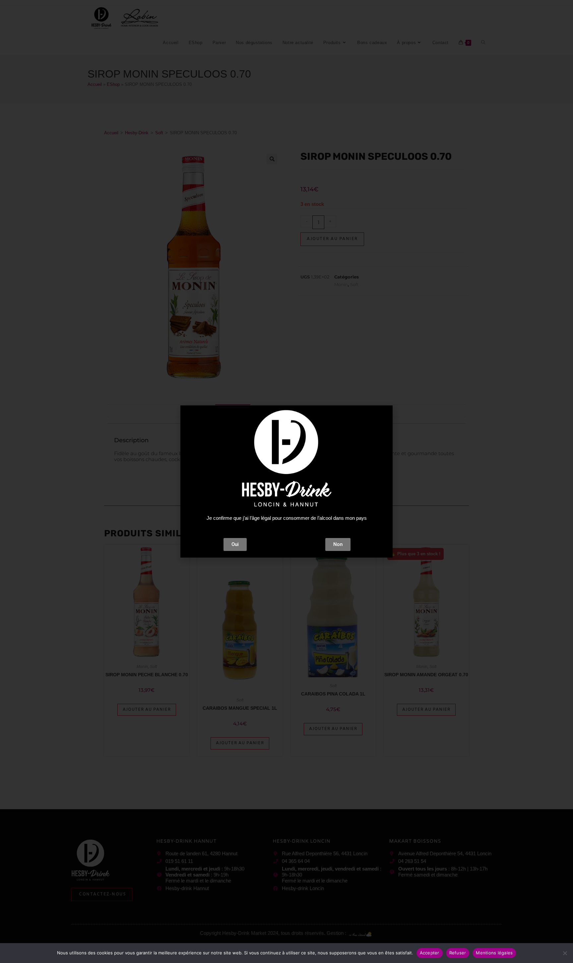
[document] (286, 481)
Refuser (457, 952)
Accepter (429, 952)
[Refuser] (564, 953)
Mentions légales (494, 952)
